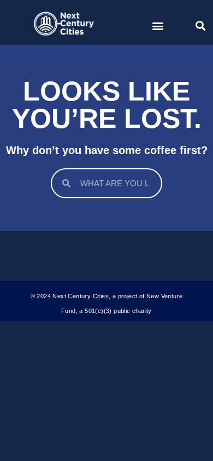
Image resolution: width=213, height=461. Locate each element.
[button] (158, 25)
